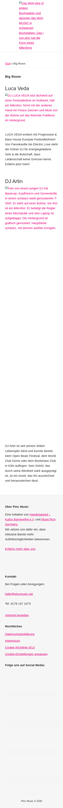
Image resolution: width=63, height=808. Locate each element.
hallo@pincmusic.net (19, 594)
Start (8, 63)
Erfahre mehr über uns (20, 549)
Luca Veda (17, 88)
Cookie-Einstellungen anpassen (26, 654)
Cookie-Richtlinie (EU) (20, 647)
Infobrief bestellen (17, 615)
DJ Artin (14, 181)
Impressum (12, 640)
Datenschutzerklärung (19, 634)
